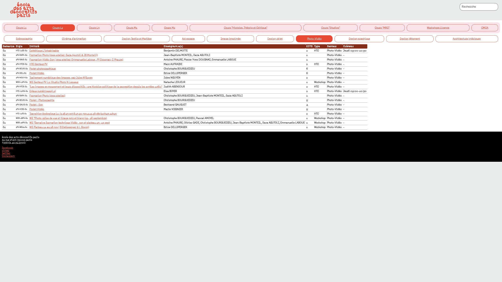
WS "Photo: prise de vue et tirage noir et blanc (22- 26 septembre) (68, 118)
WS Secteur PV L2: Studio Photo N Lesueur (53, 82)
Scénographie (24, 39)
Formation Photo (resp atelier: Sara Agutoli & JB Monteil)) (63, 55)
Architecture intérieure (467, 39)
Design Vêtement (410, 39)
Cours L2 (58, 28)
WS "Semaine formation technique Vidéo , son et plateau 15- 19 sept (69, 123)
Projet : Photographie (41, 100)
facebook (7, 148)
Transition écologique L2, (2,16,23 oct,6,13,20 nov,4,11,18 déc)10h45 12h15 (73, 114)
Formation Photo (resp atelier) (47, 96)
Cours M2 (169, 28)
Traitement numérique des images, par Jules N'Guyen (61, 78)
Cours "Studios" (330, 28)
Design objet (275, 39)
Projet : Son (36, 105)
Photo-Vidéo (314, 39)
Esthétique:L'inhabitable (44, 51)
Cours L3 (94, 28)
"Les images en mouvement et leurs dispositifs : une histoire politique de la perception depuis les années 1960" (95, 87)
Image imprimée (231, 39)
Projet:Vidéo (36, 73)
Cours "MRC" (382, 28)
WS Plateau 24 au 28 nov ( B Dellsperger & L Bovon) (59, 127)
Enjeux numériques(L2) (42, 91)
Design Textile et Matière (137, 39)
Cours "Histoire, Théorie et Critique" (245, 28)
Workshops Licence (438, 28)
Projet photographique (42, 69)
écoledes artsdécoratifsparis (23, 10)
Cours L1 (21, 28)
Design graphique (359, 39)
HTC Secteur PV (38, 64)
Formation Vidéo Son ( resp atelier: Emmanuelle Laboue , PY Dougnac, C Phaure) (76, 60)
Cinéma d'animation (74, 39)
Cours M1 (131, 28)
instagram (8, 156)
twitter (6, 153)
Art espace (188, 39)
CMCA (484, 28)
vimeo (5, 150)
